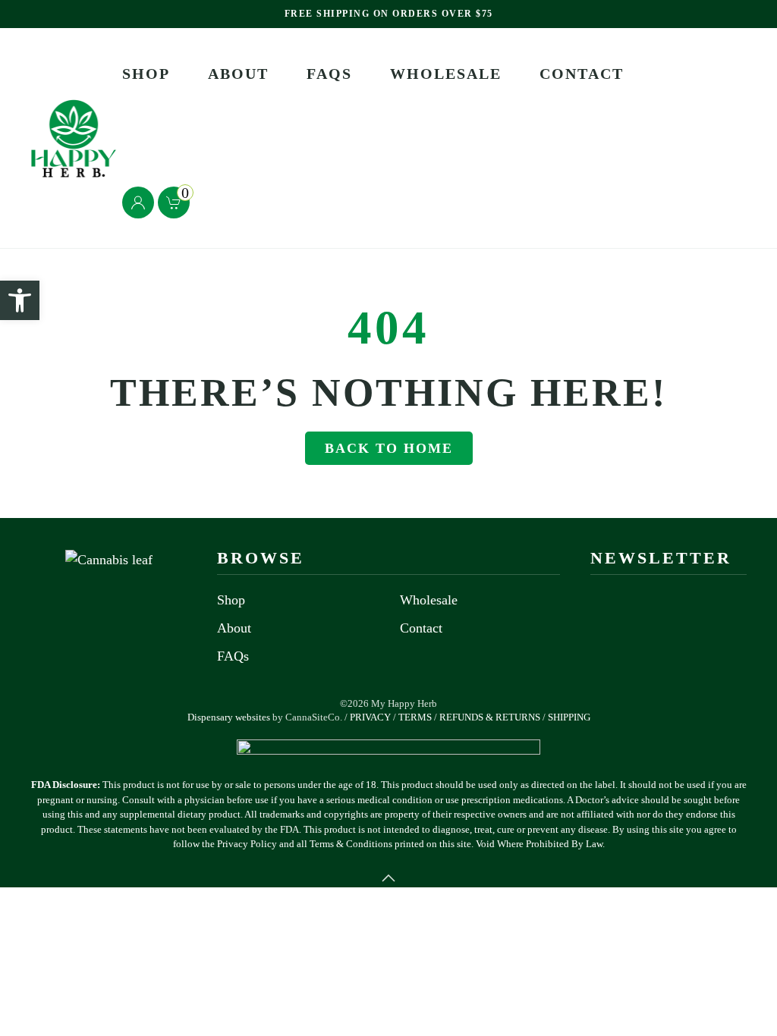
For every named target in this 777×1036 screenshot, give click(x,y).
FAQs (329, 73)
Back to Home (389, 448)
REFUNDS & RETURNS (489, 717)
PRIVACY (370, 717)
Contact (581, 73)
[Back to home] (76, 138)
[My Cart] (200, 200)
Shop (146, 73)
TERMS (415, 717)
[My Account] (174, 202)
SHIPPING (569, 717)
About (238, 73)
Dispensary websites (228, 717)
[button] (388, 878)
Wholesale (446, 73)
